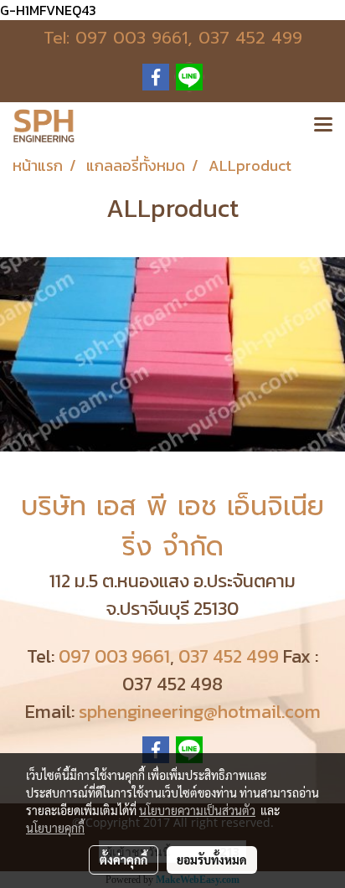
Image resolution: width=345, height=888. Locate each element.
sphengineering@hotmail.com (200, 711)
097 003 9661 (131, 37)
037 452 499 (250, 37)
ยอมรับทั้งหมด (212, 859)
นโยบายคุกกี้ (55, 827)
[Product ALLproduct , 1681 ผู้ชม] (172, 354)
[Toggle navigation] (323, 125)
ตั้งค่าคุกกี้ (123, 859)
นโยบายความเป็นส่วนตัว (197, 810)
